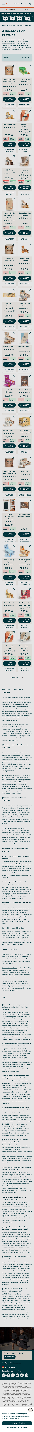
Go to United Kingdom (17, 1423)
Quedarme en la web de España (17, 1427)
